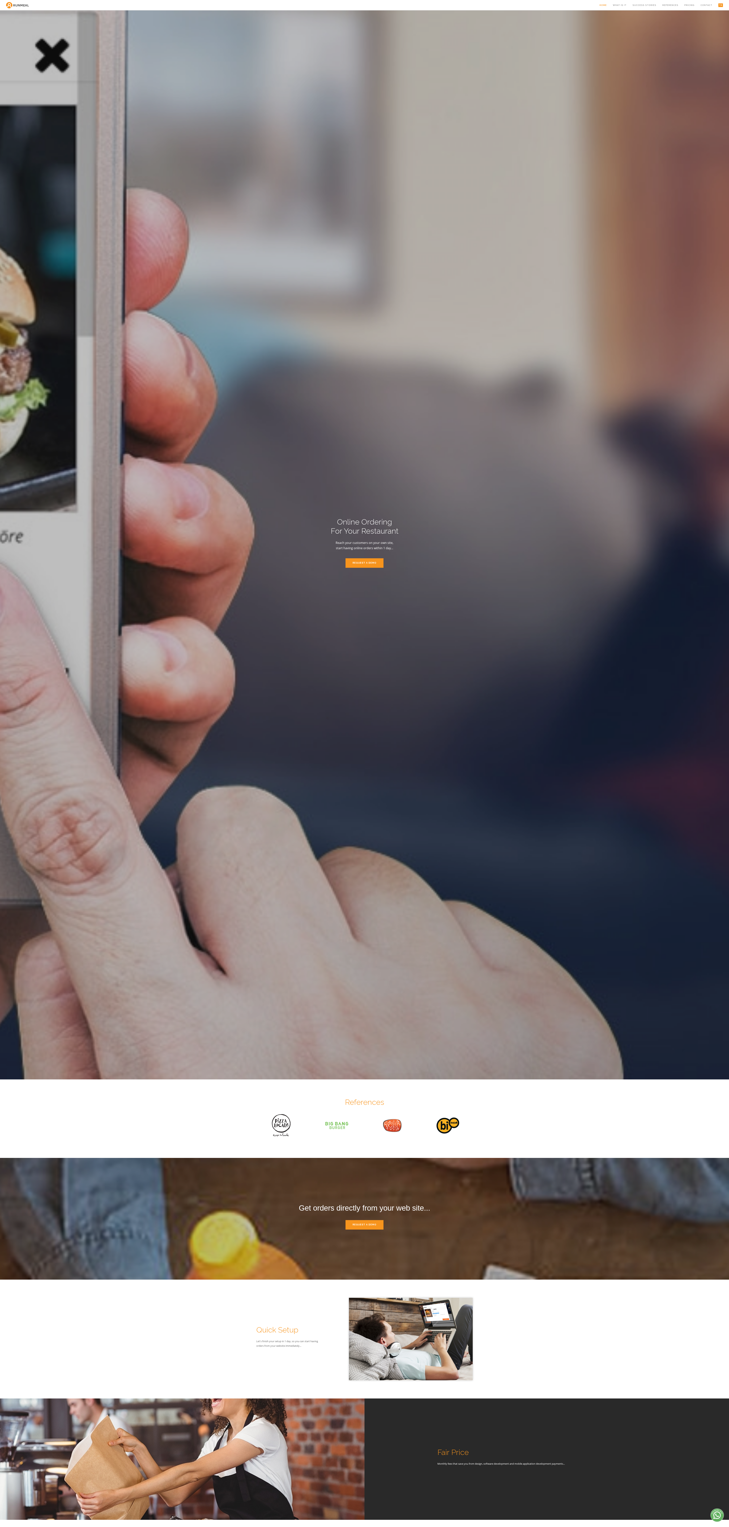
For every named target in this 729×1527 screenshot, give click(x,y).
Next (723, 545)
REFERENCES (670, 5)
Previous (5, 545)
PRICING (689, 5)
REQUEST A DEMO (364, 563)
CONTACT (706, 5)
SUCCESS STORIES (644, 5)
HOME (603, 5)
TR (720, 5)
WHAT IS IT (619, 5)
